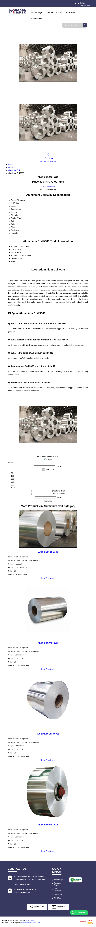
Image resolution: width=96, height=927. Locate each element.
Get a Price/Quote (48, 187)
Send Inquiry (49, 158)
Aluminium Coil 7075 (48, 825)
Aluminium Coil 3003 (48, 643)
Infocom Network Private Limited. (31, 923)
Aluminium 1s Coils (48, 552)
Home (10, 164)
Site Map (57, 898)
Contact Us (36, 19)
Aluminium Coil (14, 170)
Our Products (71, 12)
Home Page (36, 12)
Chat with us (81, 913)
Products (11, 167)
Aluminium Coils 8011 (48, 734)
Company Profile (54, 12)
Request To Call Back (48, 161)
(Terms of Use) (29, 920)
